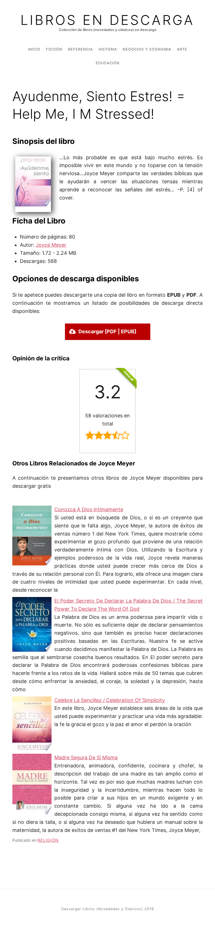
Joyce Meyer (51, 245)
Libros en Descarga (107, 20)
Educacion (108, 63)
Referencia (80, 49)
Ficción (54, 49)
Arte (182, 49)
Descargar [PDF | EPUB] (107, 331)
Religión (48, 840)
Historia (108, 49)
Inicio (34, 49)
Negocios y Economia (147, 49)
